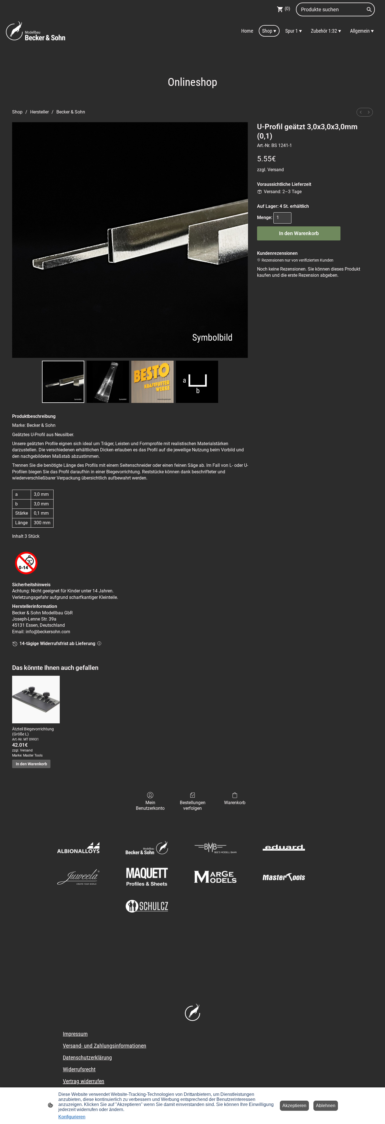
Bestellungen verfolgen (192, 805)
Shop (17, 112)
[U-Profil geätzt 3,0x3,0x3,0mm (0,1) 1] (108, 382)
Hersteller (39, 112)
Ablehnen (325, 1105)
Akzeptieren (294, 1105)
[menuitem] (361, 112)
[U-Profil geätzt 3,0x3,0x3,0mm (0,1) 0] (63, 382)
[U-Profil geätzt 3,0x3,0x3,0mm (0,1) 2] (152, 382)
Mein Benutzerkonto (150, 805)
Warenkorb (234, 802)
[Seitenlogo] (36, 31)
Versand (275, 169)
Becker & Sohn (70, 112)
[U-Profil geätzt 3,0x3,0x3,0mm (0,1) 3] (197, 382)
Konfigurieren (71, 1116)
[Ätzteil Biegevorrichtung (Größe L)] (36, 699)
